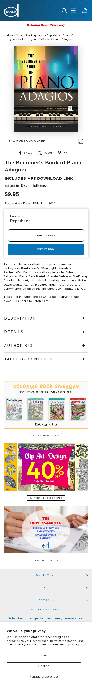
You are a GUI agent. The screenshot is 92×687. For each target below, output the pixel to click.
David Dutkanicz (34, 185)
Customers (46, 575)
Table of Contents (28, 359)
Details (14, 332)
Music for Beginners (30, 35)
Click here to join (46, 560)
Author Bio (18, 345)
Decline (43, 666)
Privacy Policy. (69, 644)
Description (20, 318)
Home (11, 35)
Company (46, 600)
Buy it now (46, 249)
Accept (44, 655)
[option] (46, 25)
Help (46, 587)
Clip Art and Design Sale (46, 498)
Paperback (53, 35)
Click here (20, 301)
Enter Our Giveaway (46, 436)
